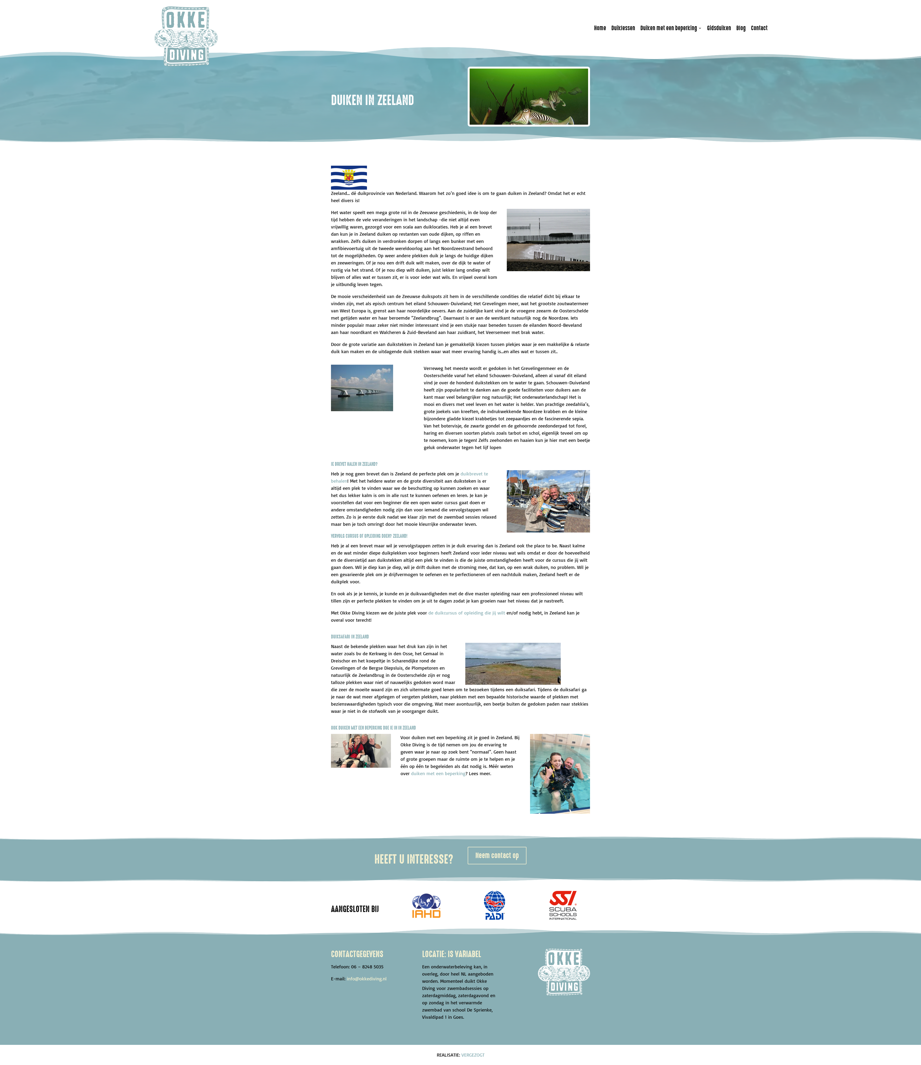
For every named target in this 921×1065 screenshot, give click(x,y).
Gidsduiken (719, 28)
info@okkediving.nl (367, 979)
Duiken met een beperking (668, 28)
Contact (759, 28)
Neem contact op (497, 855)
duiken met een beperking (438, 773)
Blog (741, 28)
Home (600, 28)
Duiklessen (623, 28)
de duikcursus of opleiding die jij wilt (466, 613)
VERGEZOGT (472, 1055)
